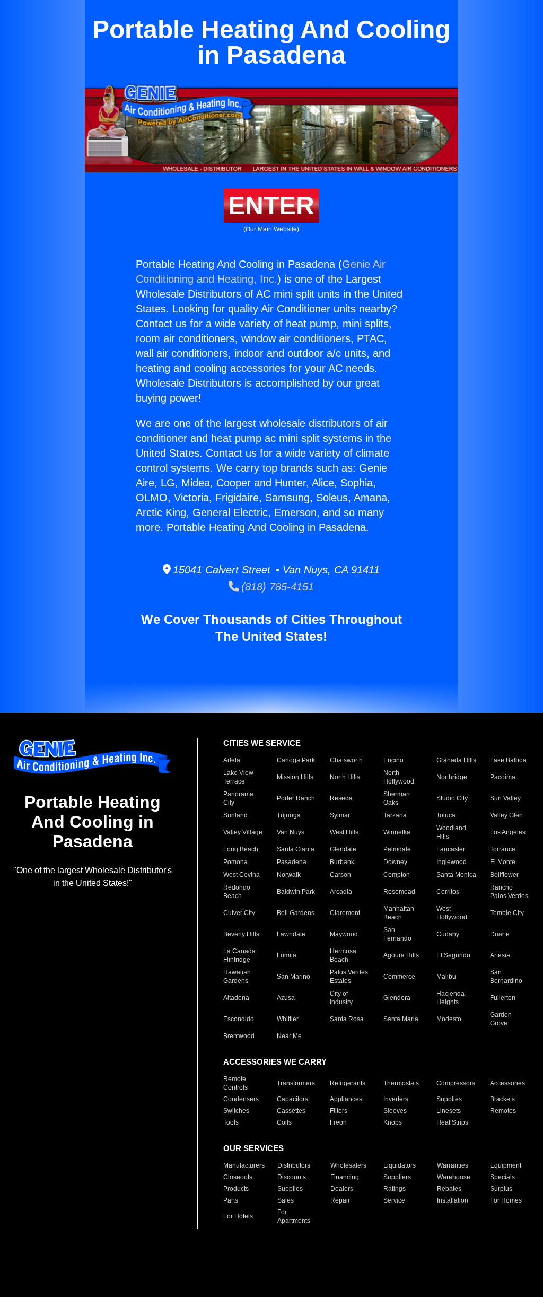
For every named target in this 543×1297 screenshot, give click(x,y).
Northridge (451, 777)
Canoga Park (296, 760)
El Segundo (453, 955)
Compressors (455, 1083)
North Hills (345, 777)
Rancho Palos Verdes (509, 892)
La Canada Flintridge (239, 955)
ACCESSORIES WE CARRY (275, 1061)
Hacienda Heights (450, 998)
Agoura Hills (401, 955)
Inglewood (451, 862)
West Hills (344, 832)
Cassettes (291, 1111)
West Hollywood (451, 913)
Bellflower (504, 874)
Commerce (399, 976)
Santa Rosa (347, 1019)
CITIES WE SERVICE (262, 742)
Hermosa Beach (343, 955)
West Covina (241, 874)
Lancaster (450, 849)
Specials (502, 1177)
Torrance (502, 849)
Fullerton (502, 998)
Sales (285, 1200)
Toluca (446, 815)
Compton (396, 874)
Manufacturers (244, 1165)
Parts (230, 1200)
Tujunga (289, 815)
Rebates (449, 1188)
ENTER (271, 205)
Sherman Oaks (396, 798)
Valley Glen (506, 815)
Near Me (289, 1036)
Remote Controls (235, 1083)
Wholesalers (348, 1165)
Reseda (341, 798)
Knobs (392, 1122)
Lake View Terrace (238, 777)
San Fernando (397, 934)
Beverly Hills (241, 934)
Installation (452, 1200)
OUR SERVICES (253, 1148)
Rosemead (399, 891)
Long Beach (240, 849)
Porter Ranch (296, 798)
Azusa (286, 998)
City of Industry (341, 998)
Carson (340, 874)
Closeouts (237, 1177)
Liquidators (399, 1165)
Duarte (500, 934)
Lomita (286, 955)
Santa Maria (400, 1019)
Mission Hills (295, 777)
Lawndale (291, 934)
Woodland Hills (451, 832)
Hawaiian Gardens (237, 977)
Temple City (507, 913)
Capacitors (292, 1099)
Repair (340, 1200)
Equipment (505, 1165)
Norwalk (289, 874)
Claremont (345, 913)
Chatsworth (346, 760)
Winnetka (396, 832)
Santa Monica (456, 874)
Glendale (343, 849)
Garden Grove (501, 1019)
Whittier (288, 1019)
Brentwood (239, 1036)
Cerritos (447, 891)
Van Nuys (290, 832)
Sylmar (340, 815)
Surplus (501, 1188)
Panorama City (238, 798)
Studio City (452, 798)
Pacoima (502, 777)
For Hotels (238, 1216)
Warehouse (453, 1177)
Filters (338, 1111)
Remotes (503, 1111)
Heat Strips (452, 1122)
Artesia (500, 955)
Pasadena (291, 862)
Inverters (395, 1099)
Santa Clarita (295, 849)
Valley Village (242, 832)
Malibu (446, 976)
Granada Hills (456, 760)
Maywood (344, 934)
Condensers (241, 1099)
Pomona (235, 862)
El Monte (502, 862)
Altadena (236, 998)
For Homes (506, 1200)
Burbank (342, 862)
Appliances (346, 1099)
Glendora (396, 998)
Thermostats (401, 1083)
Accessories (507, 1083)
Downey (395, 862)
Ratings (394, 1188)
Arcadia (341, 891)
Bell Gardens (295, 913)
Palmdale (397, 849)
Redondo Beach (236, 892)
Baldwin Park (296, 891)
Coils (284, 1122)
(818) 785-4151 (276, 587)
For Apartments (293, 1216)
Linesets (448, 1111)
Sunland (235, 815)
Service (394, 1200)
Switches (236, 1111)
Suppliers (397, 1177)
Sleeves (395, 1111)
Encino (393, 760)
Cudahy (447, 934)
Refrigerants (347, 1083)
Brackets (502, 1099)
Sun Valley (505, 798)
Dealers (341, 1188)
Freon (338, 1122)
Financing (344, 1177)
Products (236, 1188)
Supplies (449, 1099)
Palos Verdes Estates (349, 977)
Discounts (291, 1177)
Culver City (239, 913)
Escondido (238, 1019)
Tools (231, 1122)
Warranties (452, 1165)
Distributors (293, 1165)
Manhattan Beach (398, 913)
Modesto (448, 1019)
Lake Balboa (508, 760)
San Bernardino (506, 977)
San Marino (293, 976)
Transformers (296, 1083)
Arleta (231, 760)
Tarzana (395, 815)
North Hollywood (398, 777)
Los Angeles (508, 832)
